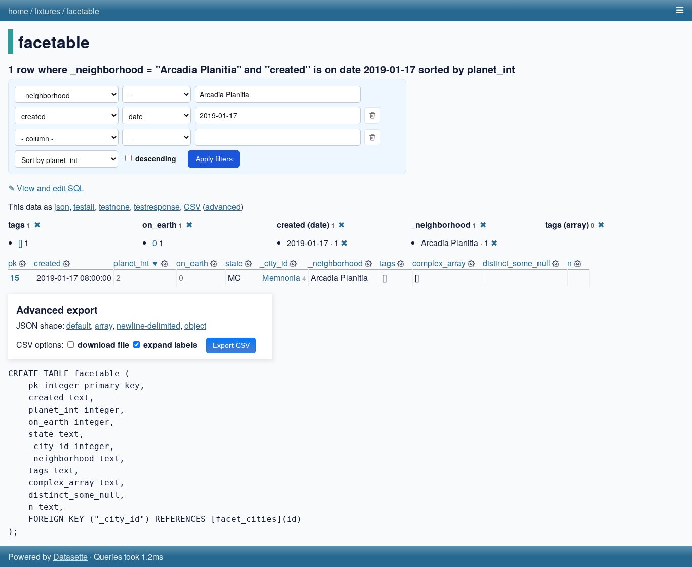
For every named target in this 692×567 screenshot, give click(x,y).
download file (102, 344)
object (195, 325)
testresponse (157, 206)
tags (387, 263)
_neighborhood (335, 263)
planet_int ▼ (136, 263)
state (234, 263)
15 (14, 278)
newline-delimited (148, 325)
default (78, 325)
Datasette (70, 556)
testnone (114, 206)
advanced (223, 206)
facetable (82, 11)
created (47, 263)
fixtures (47, 11)
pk (12, 263)
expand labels (169, 344)
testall (84, 206)
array (103, 325)
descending (154, 158)
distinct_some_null (516, 263)
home (18, 11)
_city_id (274, 263)
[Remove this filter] (372, 115)
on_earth (192, 263)
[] (20, 243)
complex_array (439, 263)
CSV (192, 206)
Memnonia (281, 278)
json (61, 206)
